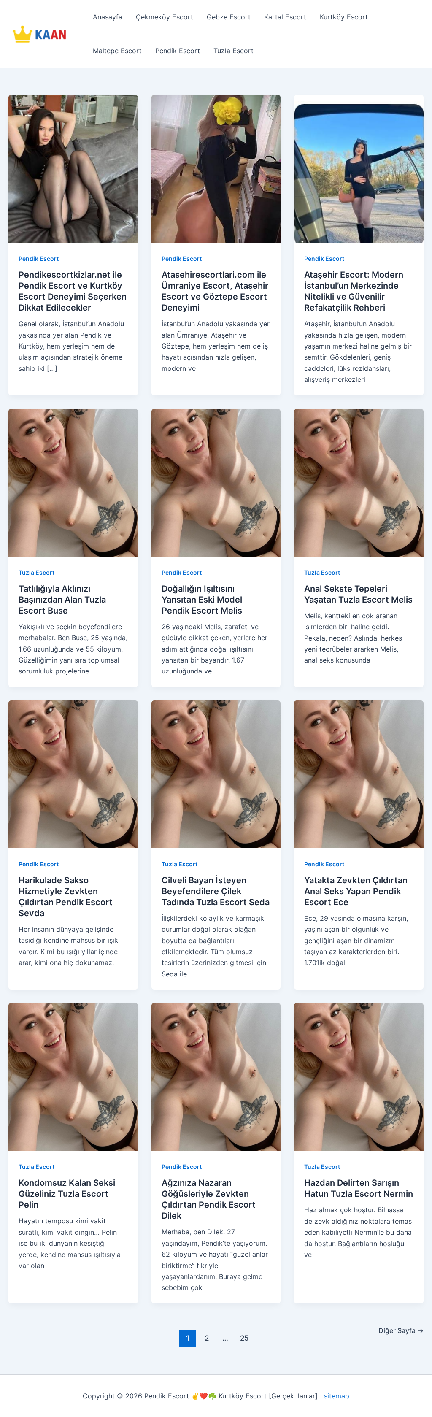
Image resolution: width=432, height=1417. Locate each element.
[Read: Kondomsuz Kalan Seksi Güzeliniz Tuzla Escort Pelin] (73, 1076)
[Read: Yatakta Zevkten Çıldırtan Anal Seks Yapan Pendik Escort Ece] (359, 773)
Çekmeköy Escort (164, 17)
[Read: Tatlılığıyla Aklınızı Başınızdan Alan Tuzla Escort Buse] (73, 482)
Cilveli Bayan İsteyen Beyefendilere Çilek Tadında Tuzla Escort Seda (216, 891)
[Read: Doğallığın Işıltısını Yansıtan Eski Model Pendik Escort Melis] (216, 482)
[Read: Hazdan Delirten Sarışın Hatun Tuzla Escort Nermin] (359, 1076)
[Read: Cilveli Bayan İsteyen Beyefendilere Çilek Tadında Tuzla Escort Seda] (216, 773)
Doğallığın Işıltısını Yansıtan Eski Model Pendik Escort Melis (202, 600)
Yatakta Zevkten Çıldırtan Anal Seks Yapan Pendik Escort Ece (356, 891)
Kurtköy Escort (344, 17)
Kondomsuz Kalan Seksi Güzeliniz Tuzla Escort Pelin (67, 1194)
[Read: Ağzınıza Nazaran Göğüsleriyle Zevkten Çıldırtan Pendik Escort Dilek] (216, 1076)
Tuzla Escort (233, 50)
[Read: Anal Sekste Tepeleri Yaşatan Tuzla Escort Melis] (359, 482)
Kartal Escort (285, 17)
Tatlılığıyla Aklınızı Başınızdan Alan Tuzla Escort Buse (62, 600)
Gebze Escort (229, 17)
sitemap (336, 1396)
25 (244, 1337)
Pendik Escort (177, 50)
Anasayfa (107, 17)
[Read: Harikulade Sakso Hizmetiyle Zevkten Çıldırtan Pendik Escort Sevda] (73, 773)
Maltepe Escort (117, 50)
